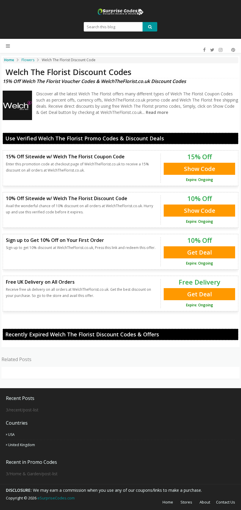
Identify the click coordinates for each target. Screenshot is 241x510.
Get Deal (199, 252)
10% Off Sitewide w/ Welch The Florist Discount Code (66, 198)
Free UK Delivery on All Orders (40, 282)
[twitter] (212, 50)
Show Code (199, 169)
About (205, 502)
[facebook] (204, 50)
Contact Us (225, 502)
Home (168, 502)
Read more (156, 112)
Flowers (27, 59)
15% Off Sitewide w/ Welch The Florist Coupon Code (65, 156)
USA (11, 434)
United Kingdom (21, 444)
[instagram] (220, 50)
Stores (186, 502)
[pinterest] (232, 50)
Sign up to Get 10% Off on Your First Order (55, 240)
